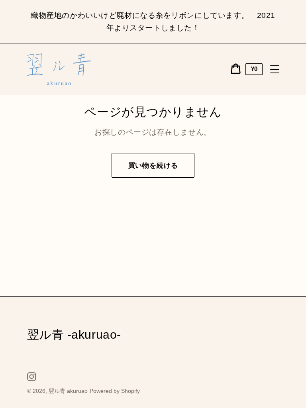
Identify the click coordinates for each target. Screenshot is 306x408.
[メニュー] (275, 69)
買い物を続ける (153, 165)
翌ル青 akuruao (68, 391)
